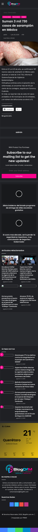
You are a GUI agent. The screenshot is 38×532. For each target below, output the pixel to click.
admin (5, 34)
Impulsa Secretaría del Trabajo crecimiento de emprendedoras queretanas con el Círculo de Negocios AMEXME (25, 411)
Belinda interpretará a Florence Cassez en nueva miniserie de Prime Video (25, 384)
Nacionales (16, 17)
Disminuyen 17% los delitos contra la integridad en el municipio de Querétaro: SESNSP (25, 358)
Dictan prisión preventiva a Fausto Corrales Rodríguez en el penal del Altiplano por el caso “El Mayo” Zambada (10, 301)
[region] (19, 330)
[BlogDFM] (13, 3)
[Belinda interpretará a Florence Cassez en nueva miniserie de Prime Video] (7, 385)
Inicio (5, 12)
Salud (23, 17)
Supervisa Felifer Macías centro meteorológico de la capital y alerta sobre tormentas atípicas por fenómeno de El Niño (28, 273)
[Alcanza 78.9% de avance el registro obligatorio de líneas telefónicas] (28, 289)
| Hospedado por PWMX (19, 518)
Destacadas (12, 12)
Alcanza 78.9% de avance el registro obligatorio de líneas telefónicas (28, 299)
